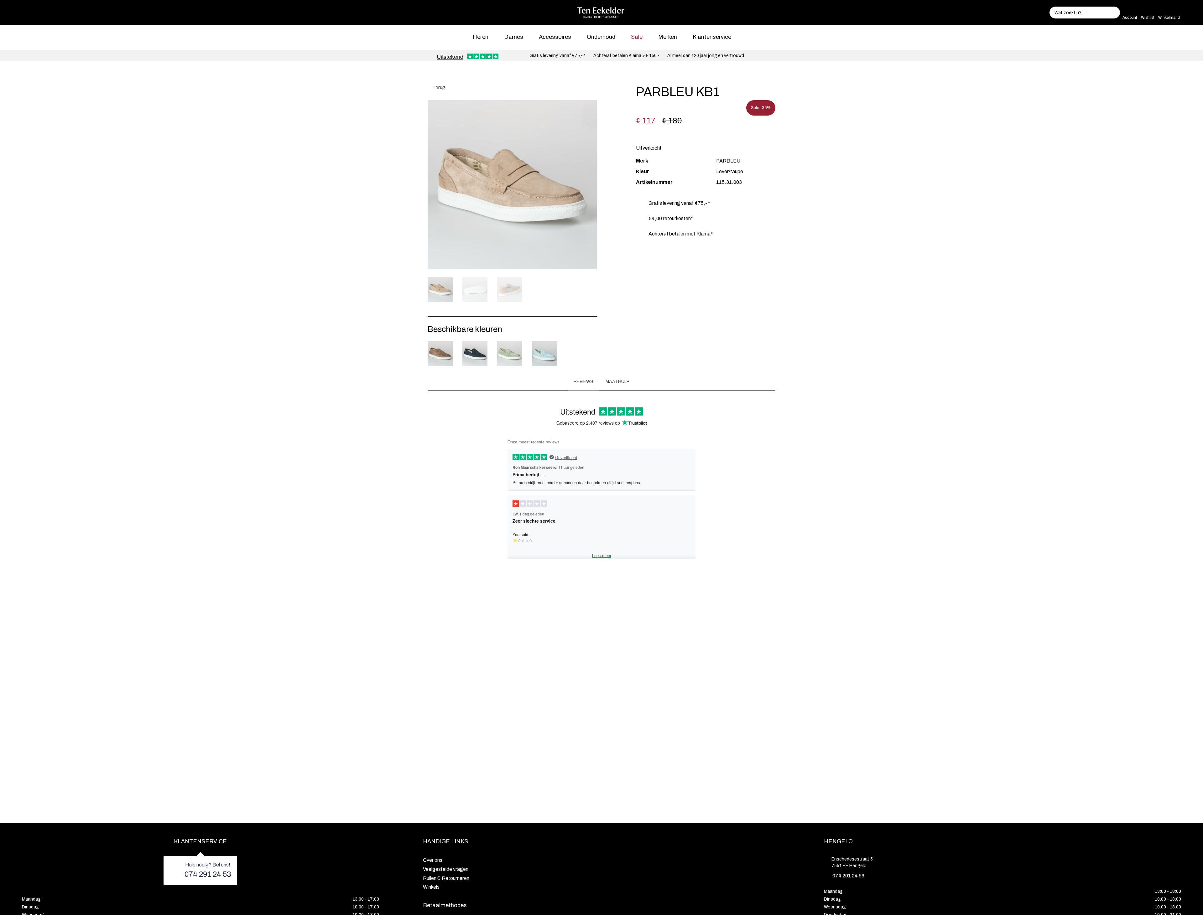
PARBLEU (728, 160)
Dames (513, 37)
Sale (637, 37)
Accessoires (555, 37)
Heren (480, 37)
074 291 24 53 (208, 874)
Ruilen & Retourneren (446, 878)
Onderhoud (601, 37)
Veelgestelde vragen (445, 869)
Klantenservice (712, 37)
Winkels (431, 887)
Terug (438, 87)
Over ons (432, 860)
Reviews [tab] (583, 381)
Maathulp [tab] (617, 381)
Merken (667, 37)
